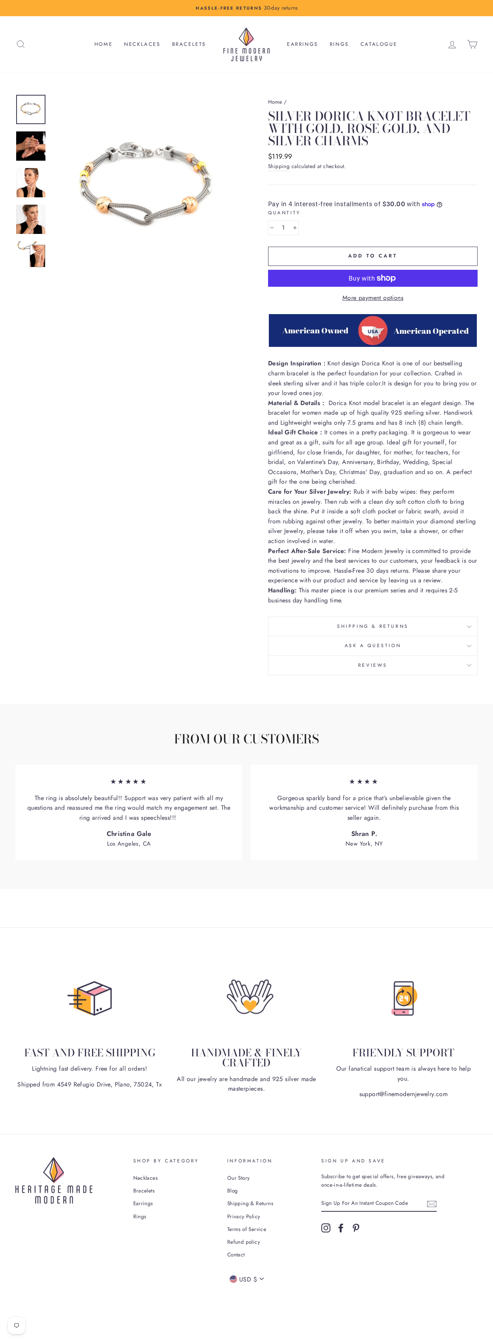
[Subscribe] (432, 1203)
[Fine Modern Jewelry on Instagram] (325, 1228)
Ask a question (373, 645)
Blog (232, 1190)
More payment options (372, 297)
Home (103, 44)
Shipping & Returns (373, 626)
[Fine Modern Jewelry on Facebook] (340, 1228)
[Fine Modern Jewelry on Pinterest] (356, 1228)
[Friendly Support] (403, 998)
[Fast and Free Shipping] (89, 998)
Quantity (284, 212)
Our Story (238, 1178)
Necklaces (142, 44)
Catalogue (379, 44)
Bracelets (189, 44)
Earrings (302, 44)
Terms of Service (246, 1229)
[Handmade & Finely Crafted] (246, 998)
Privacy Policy (243, 1216)
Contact (236, 1254)
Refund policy (243, 1242)
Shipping (279, 166)
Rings (339, 44)
